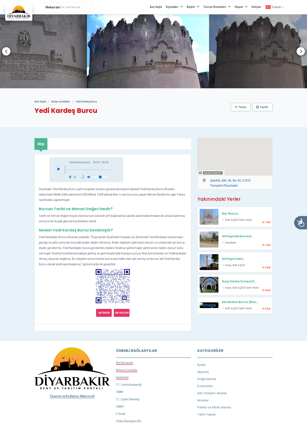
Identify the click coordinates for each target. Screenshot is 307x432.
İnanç (228, 265)
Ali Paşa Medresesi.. (237, 236)
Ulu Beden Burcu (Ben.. (240, 302)
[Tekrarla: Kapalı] (82, 177)
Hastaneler (122, 377)
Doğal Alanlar (206, 379)
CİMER (120, 406)
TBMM (119, 392)
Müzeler (203, 400)
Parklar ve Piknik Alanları (214, 407)
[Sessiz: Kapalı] (89, 177)
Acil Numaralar (124, 362)
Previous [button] (6, 51)
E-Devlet (121, 414)
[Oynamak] (58, 169)
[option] (153, 51)
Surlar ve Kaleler (60, 101)
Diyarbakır (172, 7)
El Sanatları (205, 386)
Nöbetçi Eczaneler (126, 370)
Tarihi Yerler (245, 220)
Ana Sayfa (156, 7)
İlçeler (201, 365)
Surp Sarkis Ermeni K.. (239, 281)
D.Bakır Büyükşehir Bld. (129, 421)
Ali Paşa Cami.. (233, 259)
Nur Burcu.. (231, 213)
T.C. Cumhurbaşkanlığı (129, 384)
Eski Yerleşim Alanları (212, 393)
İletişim (256, 7)
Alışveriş (203, 372)
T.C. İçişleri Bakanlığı (128, 399)
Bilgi (41, 144)
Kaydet (264, 107)
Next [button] (300, 51)
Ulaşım (239, 7)
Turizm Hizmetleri (214, 7)
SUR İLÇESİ (231, 220)
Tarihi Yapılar (206, 414)
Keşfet (191, 7)
